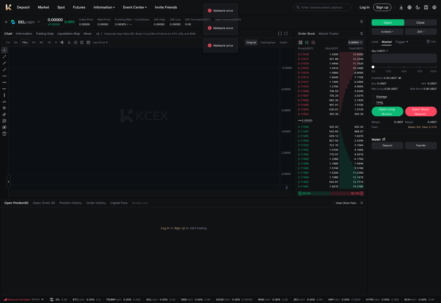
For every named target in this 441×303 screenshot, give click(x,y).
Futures (79, 7)
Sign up (179, 228)
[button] (30, 202)
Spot (61, 7)
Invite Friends (166, 7)
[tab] (18, 203)
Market (43, 7)
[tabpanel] (184, 251)
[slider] (373, 67)
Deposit (23, 7)
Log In (165, 228)
